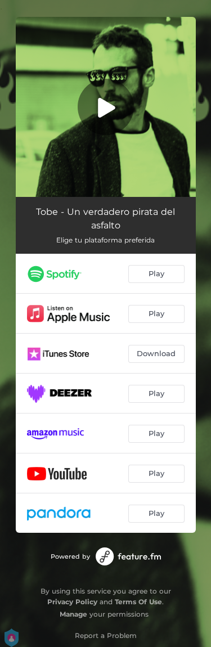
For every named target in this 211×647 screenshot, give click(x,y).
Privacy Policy (72, 601)
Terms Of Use (138, 601)
